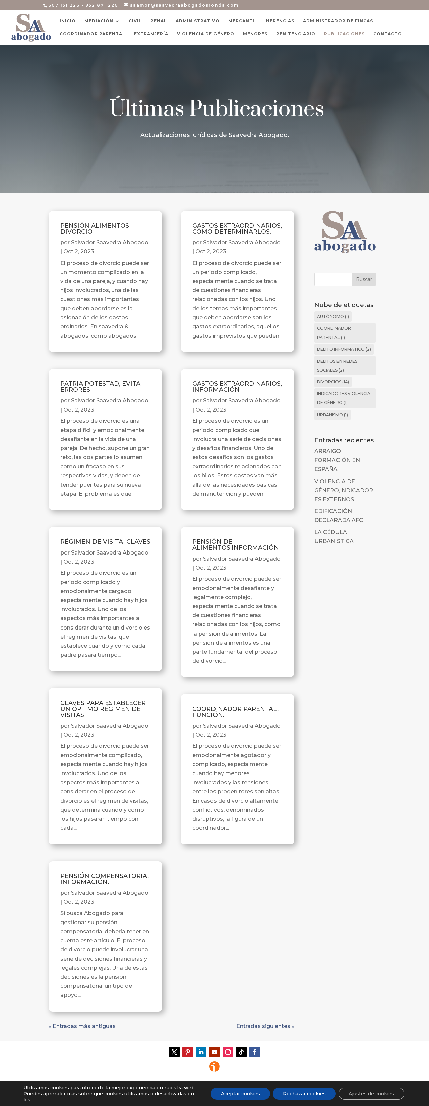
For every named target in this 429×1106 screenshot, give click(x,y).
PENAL (158, 21)
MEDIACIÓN (98, 21)
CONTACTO (387, 34)
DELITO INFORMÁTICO (344, 349)
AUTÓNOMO (333, 316)
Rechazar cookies (304, 1094)
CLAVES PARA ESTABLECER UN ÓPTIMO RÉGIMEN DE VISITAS (103, 709)
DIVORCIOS (333, 381)
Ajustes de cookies (371, 1094)
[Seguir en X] (174, 1052)
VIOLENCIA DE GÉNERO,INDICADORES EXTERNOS (343, 490)
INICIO (68, 21)
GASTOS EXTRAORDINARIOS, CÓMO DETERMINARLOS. (237, 228)
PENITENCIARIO (295, 34)
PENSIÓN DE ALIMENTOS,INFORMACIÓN (235, 544)
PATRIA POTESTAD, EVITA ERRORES (100, 386)
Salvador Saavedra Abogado (109, 242)
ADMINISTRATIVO (198, 21)
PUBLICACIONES (344, 34)
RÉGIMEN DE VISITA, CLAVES (105, 541)
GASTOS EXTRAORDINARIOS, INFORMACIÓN (237, 386)
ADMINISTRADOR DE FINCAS (338, 21)
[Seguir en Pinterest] (187, 1052)
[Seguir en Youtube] (214, 1052)
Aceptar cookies (240, 1094)
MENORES (255, 34)
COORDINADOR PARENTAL (92, 34)
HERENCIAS (280, 21)
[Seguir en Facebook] (254, 1052)
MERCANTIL (242, 21)
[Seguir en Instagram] (228, 1052)
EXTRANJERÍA (151, 34)
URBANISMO (332, 414)
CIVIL (135, 21)
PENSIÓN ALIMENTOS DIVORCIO (94, 228)
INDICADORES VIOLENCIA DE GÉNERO (343, 398)
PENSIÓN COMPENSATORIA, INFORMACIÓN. (104, 879)
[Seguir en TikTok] (241, 1052)
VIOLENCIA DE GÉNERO (205, 34)
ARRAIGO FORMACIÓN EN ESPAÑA (337, 460)
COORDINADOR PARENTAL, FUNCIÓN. (235, 712)
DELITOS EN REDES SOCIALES (337, 366)
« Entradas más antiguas (82, 1026)
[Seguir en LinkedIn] (201, 1052)
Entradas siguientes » (265, 1026)
